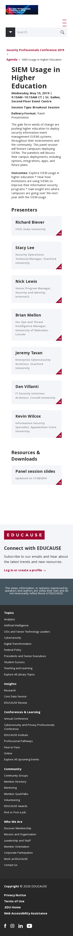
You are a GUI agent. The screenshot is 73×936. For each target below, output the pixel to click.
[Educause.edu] (24, 535)
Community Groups (16, 776)
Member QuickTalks (16, 794)
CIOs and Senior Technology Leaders (27, 632)
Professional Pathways (18, 741)
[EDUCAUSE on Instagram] (12, 926)
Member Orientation (16, 847)
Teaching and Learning (18, 668)
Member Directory (15, 782)
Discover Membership (17, 828)
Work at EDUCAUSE (16, 859)
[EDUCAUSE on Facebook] (5, 926)
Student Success (14, 662)
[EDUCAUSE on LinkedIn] (20, 926)
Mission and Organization (20, 834)
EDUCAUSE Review (15, 703)
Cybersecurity (12, 638)
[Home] (22, 11)
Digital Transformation (17, 644)
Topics (9, 613)
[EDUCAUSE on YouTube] (29, 926)
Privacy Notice (15, 895)
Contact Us (10, 865)
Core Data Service (15, 697)
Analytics (9, 619)
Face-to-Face (12, 747)
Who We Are (13, 822)
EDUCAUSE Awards (15, 806)
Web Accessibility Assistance (25, 913)
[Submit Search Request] (62, 32)
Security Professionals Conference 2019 (35, 50)
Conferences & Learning (22, 712)
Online (8, 754)
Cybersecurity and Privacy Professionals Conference (29, 727)
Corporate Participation (18, 853)
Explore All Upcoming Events (21, 760)
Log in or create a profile (23, 570)
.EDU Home (12, 907)
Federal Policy (12, 650)
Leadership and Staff (17, 841)
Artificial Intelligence (16, 626)
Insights (10, 684)
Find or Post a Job (15, 812)
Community (12, 769)
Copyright (11, 886)
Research (10, 691)
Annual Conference (16, 719)
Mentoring (10, 788)
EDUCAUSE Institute (16, 735)
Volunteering (12, 800)
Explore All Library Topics (19, 675)
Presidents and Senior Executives (25, 656)
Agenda (11, 60)
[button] (65, 23)
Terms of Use (14, 901)
